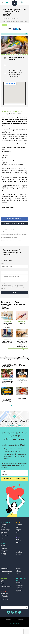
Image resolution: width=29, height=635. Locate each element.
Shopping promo (19, 552)
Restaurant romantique (5, 573)
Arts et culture (22, 379)
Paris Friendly (6, 18)
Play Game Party (4, 526)
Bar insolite (18, 539)
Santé (2, 581)
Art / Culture (18, 530)
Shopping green (18, 554)
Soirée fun (17, 542)
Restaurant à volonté (5, 570)
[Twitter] (17, 28)
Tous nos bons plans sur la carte (15, 425)
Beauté (2, 583)
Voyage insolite (18, 571)
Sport (17, 527)
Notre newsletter (4, 532)
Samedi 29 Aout (4, 548)
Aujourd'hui (3, 545)
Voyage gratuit (18, 573)
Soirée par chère (18, 540)
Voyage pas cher (18, 568)
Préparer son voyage (19, 567)
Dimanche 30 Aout (4, 550)
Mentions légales (21, 619)
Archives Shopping (19, 590)
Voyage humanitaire (19, 570)
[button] (7, 2)
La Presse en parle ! (21, 618)
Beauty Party (3, 527)
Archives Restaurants (19, 585)
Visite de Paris (18, 529)
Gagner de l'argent (4, 595)
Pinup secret (14, 625)
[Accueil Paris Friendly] (14, 3)
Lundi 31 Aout (3, 551)
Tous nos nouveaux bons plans (19, 406)
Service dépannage (4, 596)
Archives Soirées (18, 584)
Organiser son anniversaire (20, 544)
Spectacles (18, 526)
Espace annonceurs (4, 536)
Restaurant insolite (4, 568)
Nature (17, 532)
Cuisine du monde (4, 567)
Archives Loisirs (18, 582)
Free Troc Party (3, 524)
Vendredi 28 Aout (4, 547)
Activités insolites (19, 524)
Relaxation (3, 580)
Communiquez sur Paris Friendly (8, 618)
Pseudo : (3, 263)
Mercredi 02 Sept (4, 554)
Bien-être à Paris (14, 18)
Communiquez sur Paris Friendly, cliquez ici (11, 240)
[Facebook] (14, 28)
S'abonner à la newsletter (14, 479)
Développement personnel (9, 20)
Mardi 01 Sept (3, 553)
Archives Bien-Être (19, 587)
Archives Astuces (19, 591)
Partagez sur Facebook (14, 219)
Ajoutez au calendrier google (15, 223)
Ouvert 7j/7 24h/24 (4, 599)
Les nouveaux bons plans (5, 530)
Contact (2, 538)
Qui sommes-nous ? (7, 619)
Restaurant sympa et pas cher (6, 571)
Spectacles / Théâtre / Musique (7, 380)
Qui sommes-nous (4, 533)
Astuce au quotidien (4, 593)
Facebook (4, 202)
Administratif (3, 598)
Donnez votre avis (11, 25)
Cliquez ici (3, 231)
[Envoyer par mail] (20, 28)
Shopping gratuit (19, 551)
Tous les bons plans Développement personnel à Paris (18, 349)
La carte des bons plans (5, 529)
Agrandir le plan (7, 103)
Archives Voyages (19, 588)
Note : (2, 270)
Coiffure (2, 584)
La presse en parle (4, 535)
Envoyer (15, 292)
